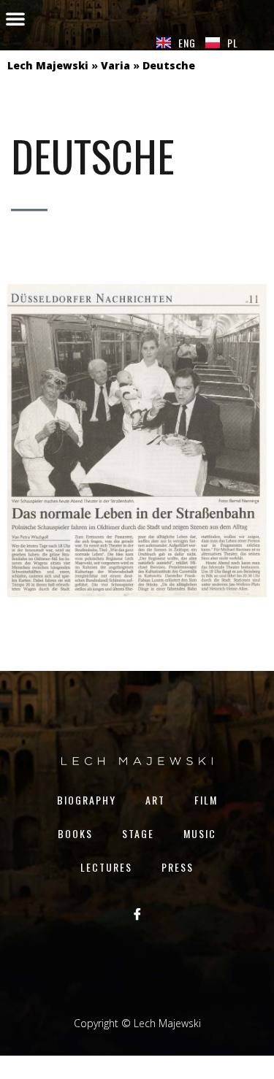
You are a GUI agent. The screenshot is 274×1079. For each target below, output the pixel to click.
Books (75, 833)
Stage (138, 833)
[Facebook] (137, 913)
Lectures (106, 867)
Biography (86, 799)
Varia (115, 65)
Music (199, 833)
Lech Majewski (47, 65)
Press (177, 867)
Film (206, 799)
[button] (15, 18)
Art (155, 799)
